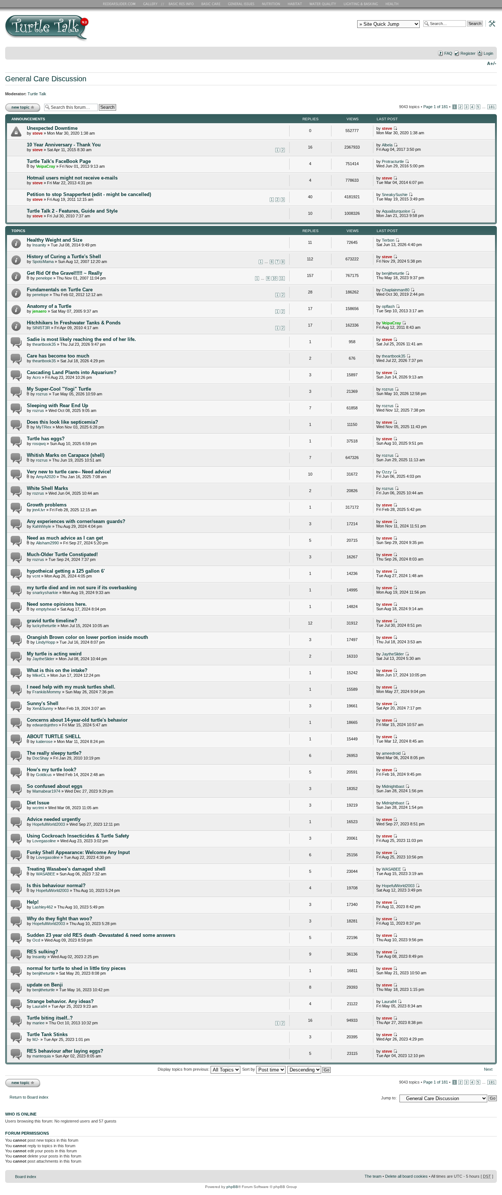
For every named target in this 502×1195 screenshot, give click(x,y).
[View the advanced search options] (490, 23)
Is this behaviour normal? (56, 885)
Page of (435, 106)
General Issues (241, 3)
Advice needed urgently (53, 819)
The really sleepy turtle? (54, 753)
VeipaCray (45, 166)
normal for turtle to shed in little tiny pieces (76, 968)
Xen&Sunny (42, 708)
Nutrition (272, 3)
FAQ (448, 53)
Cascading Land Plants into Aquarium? (71, 372)
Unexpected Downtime (52, 128)
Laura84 (39, 1006)
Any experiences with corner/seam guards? (76, 521)
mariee (38, 1023)
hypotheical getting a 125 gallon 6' (66, 571)
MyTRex (43, 427)
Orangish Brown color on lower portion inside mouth (87, 637)
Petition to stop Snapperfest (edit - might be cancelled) (89, 194)
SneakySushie (395, 194)
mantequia (41, 1056)
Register (468, 53)
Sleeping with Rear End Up (57, 405)
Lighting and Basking (361, 3)
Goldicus (44, 774)
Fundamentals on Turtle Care (60, 289)
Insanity (39, 245)
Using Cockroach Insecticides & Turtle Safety (78, 836)
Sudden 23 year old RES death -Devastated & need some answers (101, 935)
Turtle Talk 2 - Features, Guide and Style (72, 211)
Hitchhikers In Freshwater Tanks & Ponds (74, 323)
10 (274, 278)
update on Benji (45, 985)
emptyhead (46, 609)
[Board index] (99, 31)
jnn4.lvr (38, 510)
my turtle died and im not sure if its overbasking (82, 587)
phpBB (232, 1187)
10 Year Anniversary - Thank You (64, 144)
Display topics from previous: (184, 1069)
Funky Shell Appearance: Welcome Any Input (78, 852)
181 (491, 107)
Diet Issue (38, 802)
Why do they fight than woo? (59, 918)
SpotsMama (43, 261)
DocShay (40, 758)
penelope (44, 278)
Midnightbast (393, 786)
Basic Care (210, 3)
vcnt (36, 576)
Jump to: (389, 1098)
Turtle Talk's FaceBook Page (59, 161)
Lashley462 (42, 907)
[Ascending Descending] (309, 1069)
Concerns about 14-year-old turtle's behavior (77, 720)
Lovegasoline (44, 841)
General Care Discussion (45, 79)
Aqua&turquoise (396, 211)
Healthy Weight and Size (54, 240)
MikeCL (39, 675)
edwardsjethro (45, 725)
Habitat (295, 3)
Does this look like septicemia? (62, 422)
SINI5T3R (41, 328)
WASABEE (45, 874)
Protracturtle (393, 161)
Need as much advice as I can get (65, 538)
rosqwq (39, 443)
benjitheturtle (393, 273)
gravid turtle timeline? (52, 620)
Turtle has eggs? (46, 438)
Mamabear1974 (46, 791)
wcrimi (38, 807)
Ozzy (387, 472)
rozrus (42, 394)
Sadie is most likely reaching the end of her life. (81, 339)
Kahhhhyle (41, 526)
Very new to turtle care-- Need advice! (69, 471)
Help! (33, 902)
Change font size (491, 63)
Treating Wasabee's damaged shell (66, 869)
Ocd (36, 940)
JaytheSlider (43, 659)
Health (393, 3)
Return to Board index (29, 1097)
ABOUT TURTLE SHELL (54, 736)
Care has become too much (58, 356)
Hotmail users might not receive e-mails (72, 178)
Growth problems (47, 505)
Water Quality (322, 3)
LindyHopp (45, 642)
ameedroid (391, 753)
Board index (25, 1176)
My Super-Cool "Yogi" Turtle (59, 389)
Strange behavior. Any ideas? (60, 1001)
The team (373, 1176)
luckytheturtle (44, 625)
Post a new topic (20, 105)
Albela (387, 145)
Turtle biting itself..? (50, 1018)
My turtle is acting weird (54, 654)
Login (488, 53)
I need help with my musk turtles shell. (71, 687)
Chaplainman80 (395, 290)
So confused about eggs (54, 786)
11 (282, 278)
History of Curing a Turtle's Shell (64, 256)
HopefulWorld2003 (48, 824)
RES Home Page (120, 3)
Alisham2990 (47, 543)
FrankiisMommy (46, 692)
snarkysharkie (45, 592)
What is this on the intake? (57, 670)
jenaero (39, 311)
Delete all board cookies (406, 1176)
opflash (388, 306)
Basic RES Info (179, 3)
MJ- (35, 1039)
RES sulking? (42, 951)
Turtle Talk (37, 94)
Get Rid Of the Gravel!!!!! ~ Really (64, 273)
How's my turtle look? (51, 769)
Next (488, 1069)
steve (37, 133)
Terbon (388, 240)
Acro (36, 377)
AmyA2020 (45, 476)
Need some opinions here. (57, 604)
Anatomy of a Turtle (49, 306)
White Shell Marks (47, 488)
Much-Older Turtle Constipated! (62, 554)
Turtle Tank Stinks (47, 1034)
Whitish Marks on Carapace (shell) (65, 455)
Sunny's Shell (42, 703)
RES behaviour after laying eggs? (65, 1051)
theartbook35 (44, 344)
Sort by (249, 1069)
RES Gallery (153, 3)
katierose (44, 741)
